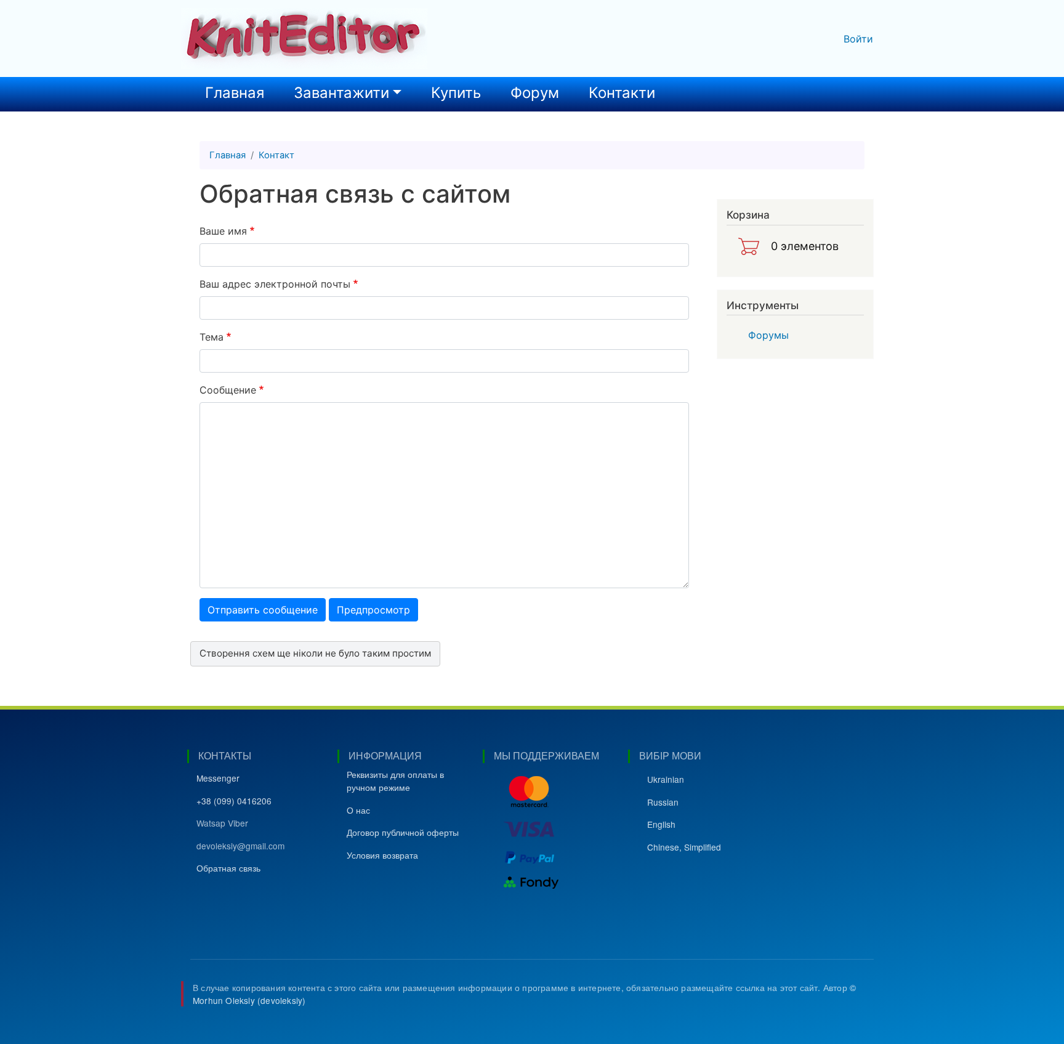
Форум (534, 93)
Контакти (622, 93)
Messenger (218, 778)
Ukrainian (665, 779)
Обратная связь (228, 868)
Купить (456, 93)
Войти (858, 39)
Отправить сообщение (263, 610)
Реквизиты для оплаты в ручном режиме (395, 780)
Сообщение (228, 390)
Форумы (768, 335)
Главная (234, 93)
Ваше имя (223, 231)
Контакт (276, 155)
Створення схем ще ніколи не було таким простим (315, 653)
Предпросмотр (373, 610)
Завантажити (341, 93)
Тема (212, 337)
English (661, 824)
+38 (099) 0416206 (234, 801)
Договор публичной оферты (403, 832)
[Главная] (304, 38)
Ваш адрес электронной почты (275, 284)
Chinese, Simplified (684, 847)
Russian (663, 802)
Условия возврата (382, 855)
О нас (358, 810)
